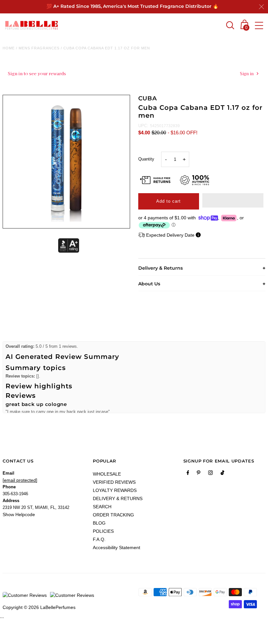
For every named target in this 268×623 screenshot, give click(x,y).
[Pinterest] (198, 474)
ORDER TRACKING (113, 514)
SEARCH (102, 506)
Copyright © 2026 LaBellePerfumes (39, 607)
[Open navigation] (259, 25)
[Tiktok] (222, 474)
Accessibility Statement (116, 547)
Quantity (146, 159)
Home (9, 48)
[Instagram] (210, 474)
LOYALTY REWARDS (115, 490)
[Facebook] (188, 474)
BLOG (99, 523)
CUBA (147, 98)
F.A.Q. (99, 539)
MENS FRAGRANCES (39, 48)
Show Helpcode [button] (19, 514)
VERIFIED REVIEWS (114, 482)
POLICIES (103, 531)
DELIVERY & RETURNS (117, 498)
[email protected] (20, 480)
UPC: (143, 125)
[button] (232, 200)
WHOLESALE (107, 474)
